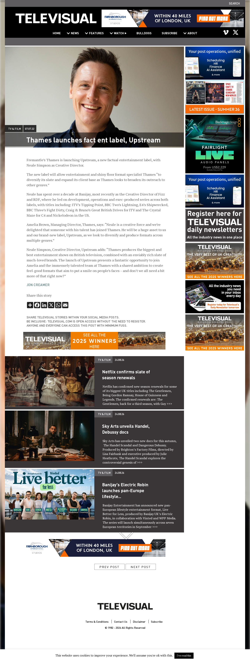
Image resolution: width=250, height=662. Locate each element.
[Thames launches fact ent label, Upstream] (56, 20)
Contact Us (120, 621)
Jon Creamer (38, 285)
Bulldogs (144, 33)
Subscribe (169, 33)
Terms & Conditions (97, 621)
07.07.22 (29, 128)
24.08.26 (119, 359)
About (192, 33)
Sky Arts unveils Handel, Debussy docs (126, 429)
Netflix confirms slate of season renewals (126, 374)
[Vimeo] (226, 32)
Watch (119, 33)
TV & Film (14, 128)
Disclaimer (139, 621)
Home (57, 33)
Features (96, 33)
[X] (235, 32)
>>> (169, 404)
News (75, 33)
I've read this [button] (184, 655)
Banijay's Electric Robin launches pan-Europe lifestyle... (125, 490)
